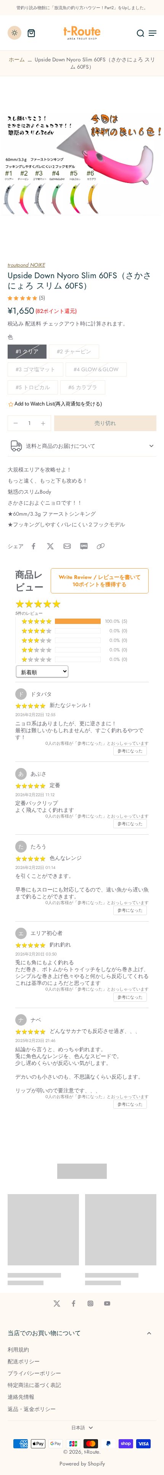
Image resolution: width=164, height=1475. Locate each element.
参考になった (130, 751)
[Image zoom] (82, 164)
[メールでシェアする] (67, 546)
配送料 (34, 323)
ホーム (17, 59)
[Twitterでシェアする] (50, 546)
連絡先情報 (21, 1397)
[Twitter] (56, 1303)
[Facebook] (73, 1303)
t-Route (91, 1452)
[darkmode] (14, 33)
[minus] (15, 423)
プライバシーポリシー (34, 1373)
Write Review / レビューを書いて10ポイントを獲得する (100, 580)
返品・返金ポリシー (32, 1409)
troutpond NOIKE (26, 265)
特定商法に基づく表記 (34, 1385)
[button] (105, 423)
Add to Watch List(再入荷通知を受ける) (58, 404)
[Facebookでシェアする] (33, 546)
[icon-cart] (31, 32)
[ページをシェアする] (100, 546)
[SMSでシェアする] (84, 546)
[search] (140, 32)
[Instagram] (90, 1303)
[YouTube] (107, 1303)
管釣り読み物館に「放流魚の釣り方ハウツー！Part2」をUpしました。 (82, 8)
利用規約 (18, 1349)
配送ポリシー (24, 1361)
